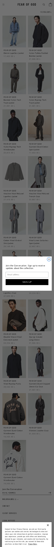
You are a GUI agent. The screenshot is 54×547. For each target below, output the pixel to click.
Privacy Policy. (32, 544)
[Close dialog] (49, 259)
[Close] (48, 525)
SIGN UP (27, 282)
